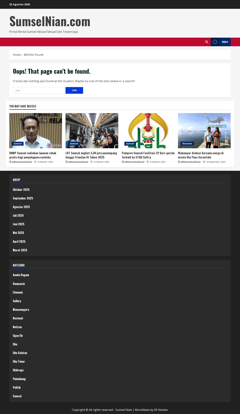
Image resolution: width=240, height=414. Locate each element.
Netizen (17, 327)
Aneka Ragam (21, 275)
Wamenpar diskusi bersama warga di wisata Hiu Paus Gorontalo (201, 155)
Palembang (19, 379)
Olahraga (18, 370)
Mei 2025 (18, 233)
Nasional (18, 318)
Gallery (17, 301)
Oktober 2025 (21, 189)
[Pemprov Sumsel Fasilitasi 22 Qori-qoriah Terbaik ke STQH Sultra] (148, 130)
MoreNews (142, 410)
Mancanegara (21, 309)
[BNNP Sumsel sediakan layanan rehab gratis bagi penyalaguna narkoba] (35, 130)
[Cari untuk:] (39, 90)
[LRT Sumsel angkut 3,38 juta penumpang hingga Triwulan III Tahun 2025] (92, 130)
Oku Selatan (20, 353)
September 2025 (23, 198)
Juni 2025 (18, 224)
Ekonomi (187, 143)
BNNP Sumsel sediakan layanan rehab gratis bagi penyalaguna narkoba (32, 155)
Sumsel (18, 143)
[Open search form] (206, 42)
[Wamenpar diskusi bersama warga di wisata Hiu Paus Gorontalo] (204, 130)
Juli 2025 (18, 215)
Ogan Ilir (18, 335)
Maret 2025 (20, 250)
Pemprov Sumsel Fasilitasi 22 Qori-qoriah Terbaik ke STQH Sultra (148, 155)
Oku (15, 344)
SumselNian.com (49, 21)
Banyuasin (19, 284)
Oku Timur (19, 361)
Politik (17, 387)
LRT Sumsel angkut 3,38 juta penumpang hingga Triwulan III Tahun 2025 (91, 155)
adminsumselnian (22, 161)
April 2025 (19, 241)
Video (225, 42)
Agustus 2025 (21, 207)
